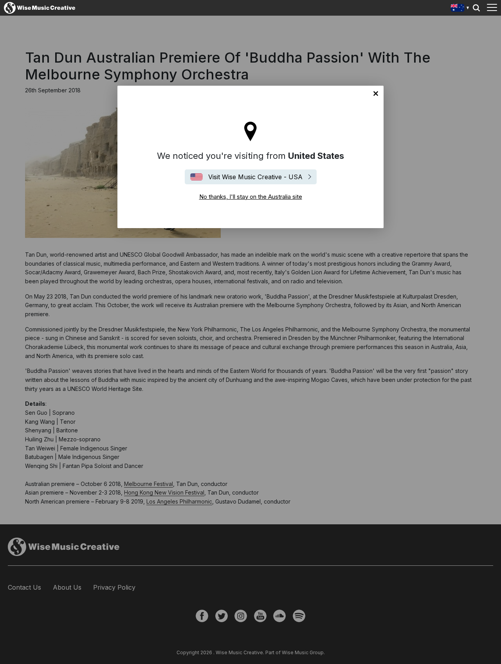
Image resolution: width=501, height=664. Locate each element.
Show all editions (460, 9)
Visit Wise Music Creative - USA (255, 177)
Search (476, 7)
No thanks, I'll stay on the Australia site (376, 93)
